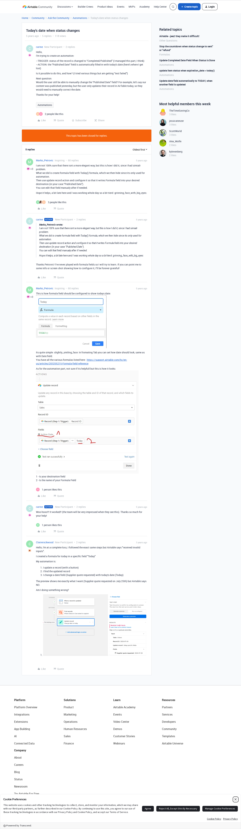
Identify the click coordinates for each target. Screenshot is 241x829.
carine (39, 47)
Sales (67, 736)
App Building (22, 729)
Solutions (70, 700)
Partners (167, 707)
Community (38, 18)
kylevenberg (175, 151)
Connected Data (24, 743)
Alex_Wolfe (175, 141)
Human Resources (75, 729)
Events (120, 6)
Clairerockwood (44, 542)
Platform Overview (25, 707)
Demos (117, 729)
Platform (19, 700)
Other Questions (168, 40)
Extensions (21, 722)
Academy (144, 6)
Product (69, 707)
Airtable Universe (172, 743)
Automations (80, 18)
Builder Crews (85, 6)
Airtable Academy (124, 707)
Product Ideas (105, 6)
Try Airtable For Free (26, 794)
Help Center (160, 6)
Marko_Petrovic (44, 160)
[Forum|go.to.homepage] (37, 6)
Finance (69, 743)
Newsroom (21, 786)
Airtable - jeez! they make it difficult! (179, 36)
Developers (169, 722)
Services (167, 714)
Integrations (21, 714)
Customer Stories (124, 736)
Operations (70, 722)
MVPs (132, 6)
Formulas (164, 54)
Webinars (119, 743)
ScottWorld (175, 131)
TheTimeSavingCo (179, 110)
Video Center (121, 722)
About (18, 757)
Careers (18, 765)
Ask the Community (58, 18)
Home (25, 18)
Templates (168, 736)
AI (15, 736)
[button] (189, 6)
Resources (168, 700)
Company (20, 750)
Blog (17, 772)
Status (18, 779)
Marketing (70, 714)
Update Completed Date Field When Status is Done (187, 60)
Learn (116, 700)
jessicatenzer (176, 120)
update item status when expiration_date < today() (187, 70)
